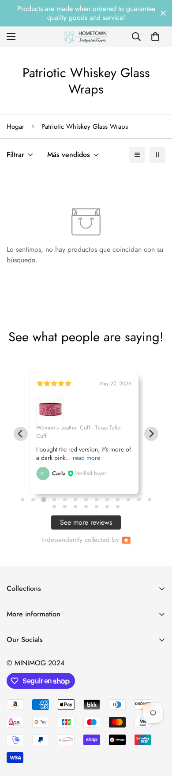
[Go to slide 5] (65, 499)
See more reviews (86, 522)
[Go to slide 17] (86, 506)
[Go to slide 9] (107, 499)
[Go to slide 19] (107, 506)
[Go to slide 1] (22, 499)
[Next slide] (151, 434)
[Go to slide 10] (118, 499)
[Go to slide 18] (96, 506)
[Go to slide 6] (75, 499)
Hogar (15, 126)
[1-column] (137, 155)
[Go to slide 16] (75, 506)
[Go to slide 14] (54, 506)
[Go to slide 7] (86, 499)
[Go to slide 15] (65, 506)
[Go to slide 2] (33, 499)
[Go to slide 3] (43, 499)
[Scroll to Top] (156, 729)
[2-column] (157, 155)
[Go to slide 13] (149, 499)
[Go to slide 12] (139, 499)
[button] (155, 36)
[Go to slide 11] (128, 499)
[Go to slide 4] (54, 499)
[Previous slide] (21, 434)
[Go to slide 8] (96, 499)
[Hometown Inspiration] (86, 36)
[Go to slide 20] (118, 506)
